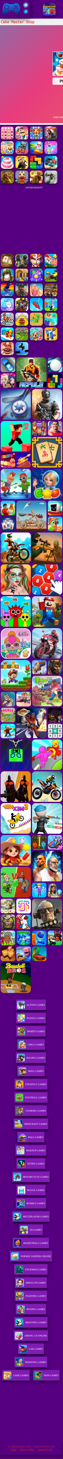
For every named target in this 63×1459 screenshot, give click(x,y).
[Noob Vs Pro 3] (50, 324)
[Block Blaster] (36, 168)
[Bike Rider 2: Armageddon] (50, 295)
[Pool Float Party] (36, 295)
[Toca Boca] (36, 339)
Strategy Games (35, 1084)
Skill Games (36, 1071)
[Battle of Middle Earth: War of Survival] (21, 310)
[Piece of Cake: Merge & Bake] (50, 138)
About (13, 1449)
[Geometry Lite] (49, 15)
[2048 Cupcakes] (7, 138)
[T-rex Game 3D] (36, 324)
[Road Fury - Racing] (50, 168)
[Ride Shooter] (50, 280)
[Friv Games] (25, 6)
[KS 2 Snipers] (50, 182)
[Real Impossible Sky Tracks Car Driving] (21, 324)
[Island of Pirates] (21, 295)
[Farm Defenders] (7, 182)
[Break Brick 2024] (7, 295)
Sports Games (36, 1031)
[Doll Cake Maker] (50, 153)
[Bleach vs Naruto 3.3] (36, 266)
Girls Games (36, 1044)
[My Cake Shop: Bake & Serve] (36, 153)
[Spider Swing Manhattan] (36, 310)
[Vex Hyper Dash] (21, 354)
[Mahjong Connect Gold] (7, 266)
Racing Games (35, 1058)
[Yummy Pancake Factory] (7, 153)
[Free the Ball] (21, 280)
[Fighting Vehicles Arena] (50, 339)
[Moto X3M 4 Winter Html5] (7, 324)
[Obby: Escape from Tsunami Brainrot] (50, 310)
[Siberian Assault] (21, 266)
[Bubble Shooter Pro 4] (36, 280)
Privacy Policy (27, 1449)
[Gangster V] (36, 182)
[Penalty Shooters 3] (21, 339)
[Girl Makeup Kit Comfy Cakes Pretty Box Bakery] (21, 153)
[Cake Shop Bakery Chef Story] (21, 138)
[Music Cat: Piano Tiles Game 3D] (7, 310)
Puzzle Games (36, 1018)
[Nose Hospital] (7, 354)
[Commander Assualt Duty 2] (7, 280)
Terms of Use (45, 1449)
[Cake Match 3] (36, 138)
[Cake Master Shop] (7, 168)
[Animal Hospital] (21, 182)
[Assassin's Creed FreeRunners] (21, 168)
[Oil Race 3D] (7, 339)
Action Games (36, 1005)
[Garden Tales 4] (50, 266)
